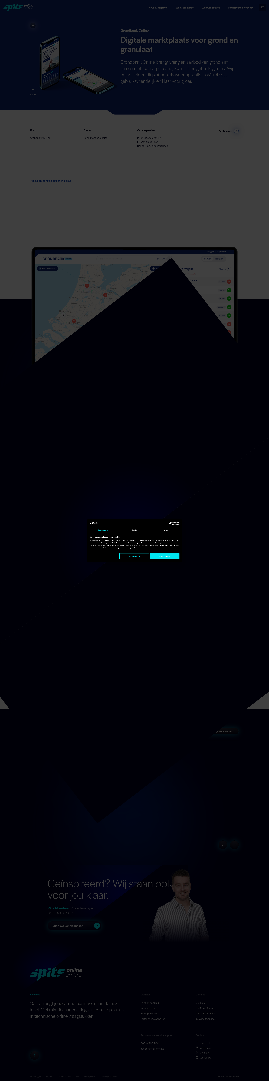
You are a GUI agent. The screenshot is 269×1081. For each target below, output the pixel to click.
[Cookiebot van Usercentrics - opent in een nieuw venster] (170, 523)
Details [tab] (134, 530)
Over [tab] (166, 530)
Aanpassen (133, 556)
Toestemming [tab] (103, 530)
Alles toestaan (164, 556)
